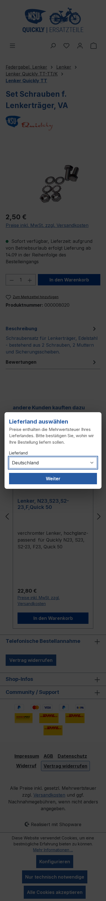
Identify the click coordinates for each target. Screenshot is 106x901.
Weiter (53, 478)
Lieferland (18, 452)
